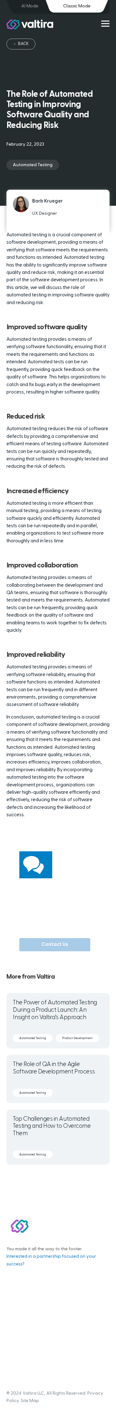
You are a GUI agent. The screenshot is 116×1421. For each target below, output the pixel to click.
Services (15, 1292)
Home (12, 1283)
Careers (15, 1336)
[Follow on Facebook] (39, 1179)
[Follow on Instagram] (51, 1179)
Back (23, 44)
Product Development (77, 1038)
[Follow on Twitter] (64, 1179)
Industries (16, 1328)
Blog (11, 1301)
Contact (15, 1354)
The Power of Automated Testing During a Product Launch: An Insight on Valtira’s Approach (55, 1010)
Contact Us (55, 944)
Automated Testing (33, 165)
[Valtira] (29, 24)
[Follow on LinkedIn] (77, 1179)
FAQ (10, 1345)
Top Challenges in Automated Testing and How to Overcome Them (52, 1126)
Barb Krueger (47, 201)
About (13, 1319)
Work (12, 1310)
